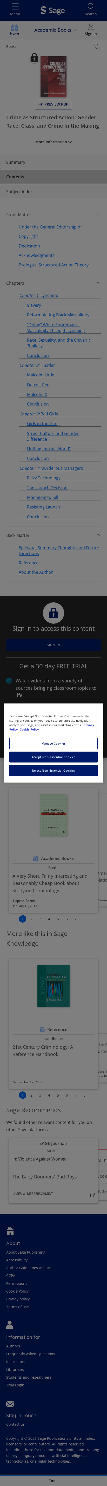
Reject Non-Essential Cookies (53, 770)
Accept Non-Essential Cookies (54, 757)
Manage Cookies (54, 743)
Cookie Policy (29, 729)
